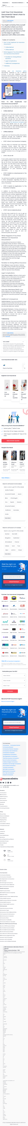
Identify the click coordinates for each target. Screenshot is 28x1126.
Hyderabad (16, 538)
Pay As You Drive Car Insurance (9, 760)
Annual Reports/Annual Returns (7, 839)
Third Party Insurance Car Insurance (11, 758)
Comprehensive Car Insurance (9, 754)
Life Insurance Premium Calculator (7, 921)
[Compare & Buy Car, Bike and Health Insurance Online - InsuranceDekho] (9, 779)
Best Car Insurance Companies (7, 886)
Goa (6, 502)
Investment (2, 802)
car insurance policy (19, 71)
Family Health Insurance (5, 902)
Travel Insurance (3, 806)
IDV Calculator (3, 880)
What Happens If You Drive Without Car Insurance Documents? (14, 53)
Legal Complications (11, 61)
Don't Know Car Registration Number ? (14, 585)
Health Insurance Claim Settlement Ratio (9, 896)
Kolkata (7, 546)
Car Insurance (6, 394)
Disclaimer (2, 837)
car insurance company (17, 122)
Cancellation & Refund (5, 823)
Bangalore (8, 538)
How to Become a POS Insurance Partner (8, 933)
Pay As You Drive (7, 368)
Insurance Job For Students (6, 939)
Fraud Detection (3, 817)
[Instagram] (6, 782)
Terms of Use (3, 821)
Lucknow (13, 550)
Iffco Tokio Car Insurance (8, 772)
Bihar (6, 498)
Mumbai (7, 534)
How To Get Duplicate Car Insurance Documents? (14, 43)
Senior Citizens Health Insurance (7, 904)
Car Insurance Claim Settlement (10, 750)
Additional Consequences (12, 63)
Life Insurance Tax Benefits (5, 919)
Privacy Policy (3, 814)
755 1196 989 (6, 787)
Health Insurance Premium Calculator (8, 900)
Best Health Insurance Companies (7, 892)
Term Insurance (3, 800)
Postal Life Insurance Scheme (6, 908)
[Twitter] (10, 782)
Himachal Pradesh (10, 506)
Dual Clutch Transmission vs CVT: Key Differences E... (22, 463)
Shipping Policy (3, 819)
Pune (18, 546)
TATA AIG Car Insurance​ (8, 767)
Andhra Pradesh (9, 490)
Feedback (2, 833)
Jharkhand (8, 510)
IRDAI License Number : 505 (12, 950)
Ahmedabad (8, 542)
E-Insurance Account (4, 825)
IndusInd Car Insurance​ (8, 774)
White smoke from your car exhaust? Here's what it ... (5, 463)
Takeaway (7, 66)
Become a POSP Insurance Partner (7, 926)
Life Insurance (3, 798)
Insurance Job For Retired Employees (8, 941)
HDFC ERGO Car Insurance (8, 769)
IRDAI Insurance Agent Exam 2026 (7, 935)
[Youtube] (3, 782)
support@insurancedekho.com (11, 785)
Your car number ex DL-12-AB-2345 (12, 577)
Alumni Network (3, 843)
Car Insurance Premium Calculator (10, 749)
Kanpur (20, 550)
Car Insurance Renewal (8, 747)
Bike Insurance (3, 794)
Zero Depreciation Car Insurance (10, 756)
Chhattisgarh (14, 498)
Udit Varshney (10, 20)
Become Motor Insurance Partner (7, 927)
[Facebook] (1, 782)
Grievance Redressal (4, 816)
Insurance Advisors (17, 2)
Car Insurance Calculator (5, 877)
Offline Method (9, 49)
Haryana (19, 502)
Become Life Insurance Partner (6, 931)
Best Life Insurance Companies (7, 916)
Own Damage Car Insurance (6, 882)
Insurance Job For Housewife (6, 937)
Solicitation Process (4, 841)
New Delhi (14, 534)
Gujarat (12, 502)
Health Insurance (3, 796)
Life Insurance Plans (4, 918)
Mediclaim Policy (3, 894)
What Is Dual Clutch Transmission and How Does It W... (14, 463)
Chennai (17, 542)
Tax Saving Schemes (4, 808)
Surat (13, 546)
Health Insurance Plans (5, 890)
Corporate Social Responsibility (7, 846)
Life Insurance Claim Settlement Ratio (8, 912)
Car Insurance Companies (12, 661)
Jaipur (6, 550)
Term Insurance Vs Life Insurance (7, 914)
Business (2, 804)
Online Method (9, 47)
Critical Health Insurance (5, 898)
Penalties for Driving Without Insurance (13, 57)
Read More (8, 336)
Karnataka (16, 510)
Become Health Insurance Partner (7, 929)
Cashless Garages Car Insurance (10, 761)
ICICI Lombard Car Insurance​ (9, 765)
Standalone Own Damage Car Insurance (12, 763)
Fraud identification (4, 835)
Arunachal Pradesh (10, 494)
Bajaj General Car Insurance (9, 771)
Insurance (5, 2)
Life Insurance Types (4, 910)
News (4, 5)
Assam (19, 494)
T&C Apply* (4, 569)
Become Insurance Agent (8, 701)
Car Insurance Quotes (15, 745)
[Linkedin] (8, 782)
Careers (1, 845)
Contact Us (2, 831)
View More (7, 518)
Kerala (6, 514)
